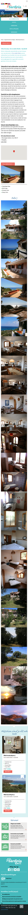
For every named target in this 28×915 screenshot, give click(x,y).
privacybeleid (4, 909)
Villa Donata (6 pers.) (20, 39)
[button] (14, 151)
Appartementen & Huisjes (9, 39)
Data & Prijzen (14, 29)
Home (2, 39)
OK (21, 906)
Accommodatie (14, 19)
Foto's (14, 22)
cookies (3, 907)
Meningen (14, 32)
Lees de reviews (4, 886)
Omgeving (14, 25)
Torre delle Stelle (16, 53)
